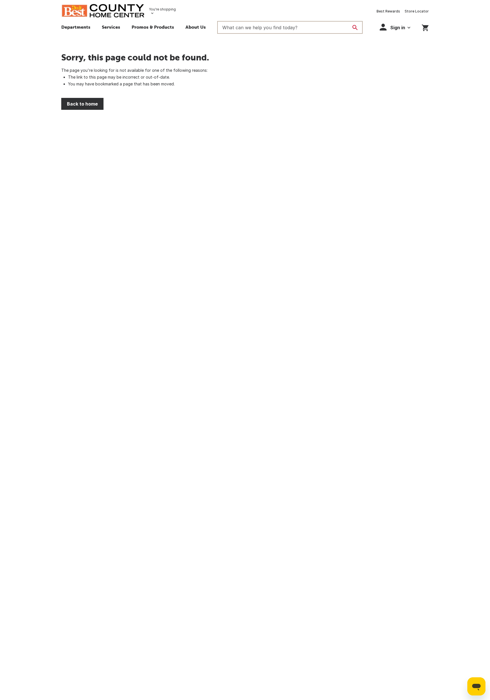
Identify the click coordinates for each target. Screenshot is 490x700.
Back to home (82, 104)
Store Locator (417, 11)
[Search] (355, 27)
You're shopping (162, 9)
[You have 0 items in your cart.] (425, 26)
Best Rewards (388, 11)
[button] (111, 28)
